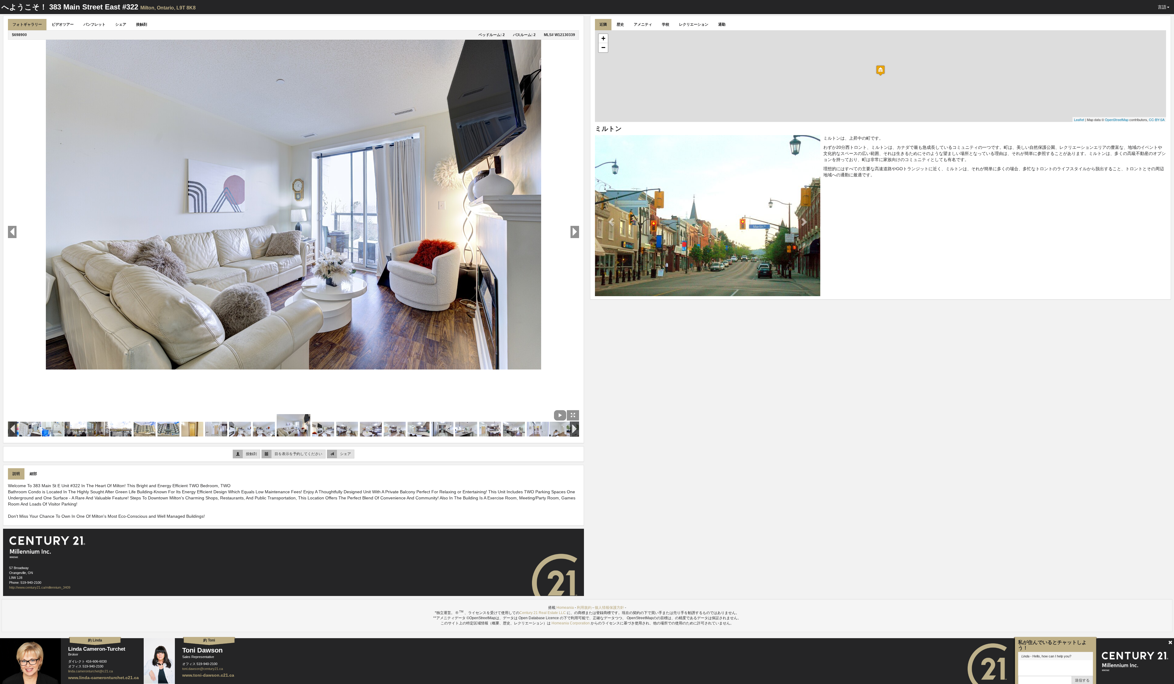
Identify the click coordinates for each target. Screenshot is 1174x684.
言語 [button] (1162, 7)
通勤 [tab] (721, 24)
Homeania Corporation (571, 623)
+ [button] (603, 38)
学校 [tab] (665, 24)
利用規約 (584, 607)
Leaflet (1079, 119)
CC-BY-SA (1157, 119)
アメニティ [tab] (643, 24)
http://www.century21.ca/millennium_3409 (39, 587)
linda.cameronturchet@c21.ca (90, 671)
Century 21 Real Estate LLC (543, 613)
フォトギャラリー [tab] (27, 24)
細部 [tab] (33, 474)
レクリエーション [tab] (693, 24)
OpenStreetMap (1116, 119)
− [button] (603, 47)
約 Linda (95, 640)
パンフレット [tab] (94, 24)
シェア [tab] (120, 24)
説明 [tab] (16, 474)
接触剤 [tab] (141, 24)
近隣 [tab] (603, 24)
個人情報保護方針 (609, 607)
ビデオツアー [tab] (63, 24)
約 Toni (209, 640)
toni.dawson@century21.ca (202, 669)
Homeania (565, 607)
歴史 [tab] (620, 24)
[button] (612, 221)
